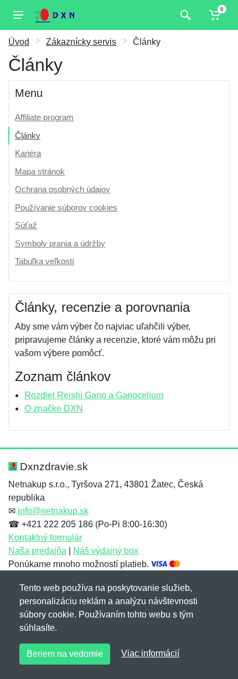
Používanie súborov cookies (66, 207)
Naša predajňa (37, 550)
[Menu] (18, 15)
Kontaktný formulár (45, 537)
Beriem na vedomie (65, 654)
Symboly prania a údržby (60, 243)
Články (27, 135)
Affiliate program (44, 117)
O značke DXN (53, 408)
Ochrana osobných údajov (62, 189)
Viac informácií (150, 653)
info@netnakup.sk (53, 511)
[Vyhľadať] (184, 15)
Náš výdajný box (105, 550)
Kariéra (28, 153)
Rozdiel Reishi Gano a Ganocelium (93, 395)
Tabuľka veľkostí (44, 261)
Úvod (18, 42)
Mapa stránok (40, 171)
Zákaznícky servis (81, 42)
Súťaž (26, 225)
